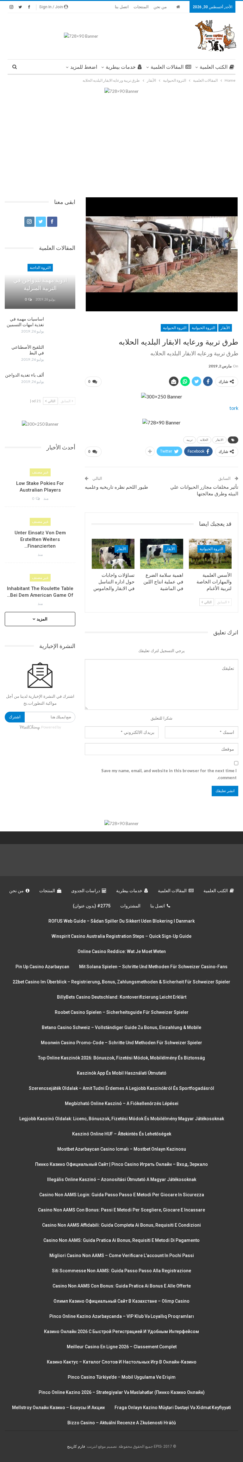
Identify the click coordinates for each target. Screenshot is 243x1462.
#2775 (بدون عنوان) (91, 905)
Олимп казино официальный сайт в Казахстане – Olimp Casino (121, 1301)
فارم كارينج (76, 1446)
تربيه (189, 440)
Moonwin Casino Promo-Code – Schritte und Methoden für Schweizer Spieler (121, 1042)
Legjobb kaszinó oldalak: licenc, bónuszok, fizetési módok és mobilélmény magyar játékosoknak (121, 1118)
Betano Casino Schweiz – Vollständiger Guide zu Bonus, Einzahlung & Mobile (121, 1027)
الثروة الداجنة (40, 267)
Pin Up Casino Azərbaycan (42, 966)
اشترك (15, 717)
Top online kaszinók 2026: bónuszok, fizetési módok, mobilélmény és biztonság (121, 1057)
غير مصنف (40, 472)
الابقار (219, 440)
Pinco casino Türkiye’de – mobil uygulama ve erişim (122, 1377)
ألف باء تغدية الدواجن (24, 375)
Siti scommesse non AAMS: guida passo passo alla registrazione (121, 1270)
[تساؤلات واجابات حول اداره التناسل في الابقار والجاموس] (113, 554)
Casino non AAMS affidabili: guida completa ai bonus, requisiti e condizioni (121, 1225)
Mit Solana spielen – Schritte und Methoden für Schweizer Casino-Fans (153, 966)
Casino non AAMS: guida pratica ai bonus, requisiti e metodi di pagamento (121, 1240)
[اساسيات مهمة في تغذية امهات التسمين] (61, 326)
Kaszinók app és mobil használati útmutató (121, 1073)
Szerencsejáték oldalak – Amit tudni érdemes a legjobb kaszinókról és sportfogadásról (121, 1088)
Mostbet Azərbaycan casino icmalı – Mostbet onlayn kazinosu (121, 1149)
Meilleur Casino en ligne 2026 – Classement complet (122, 1346)
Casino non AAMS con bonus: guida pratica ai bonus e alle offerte (122, 1285)
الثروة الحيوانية (203, 328)
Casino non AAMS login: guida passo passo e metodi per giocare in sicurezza (121, 1194)
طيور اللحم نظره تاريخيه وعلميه (116, 487)
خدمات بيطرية (121, 67)
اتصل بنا (122, 6)
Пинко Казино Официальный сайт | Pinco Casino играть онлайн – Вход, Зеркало (121, 1164)
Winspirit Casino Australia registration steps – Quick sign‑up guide (121, 936)
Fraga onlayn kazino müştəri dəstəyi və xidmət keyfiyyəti (173, 1407)
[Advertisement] (121, 142)
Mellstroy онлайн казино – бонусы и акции (58, 1407)
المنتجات (141, 6)
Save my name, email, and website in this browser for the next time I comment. (169, 774)
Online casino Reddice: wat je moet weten (122, 951)
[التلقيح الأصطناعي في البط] (61, 354)
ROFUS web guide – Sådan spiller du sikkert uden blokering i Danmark (121, 921)
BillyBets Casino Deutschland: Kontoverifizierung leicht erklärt (121, 997)
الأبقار (225, 328)
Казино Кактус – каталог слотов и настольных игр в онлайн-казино (121, 1361)
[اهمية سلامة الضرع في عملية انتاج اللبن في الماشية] (161, 554)
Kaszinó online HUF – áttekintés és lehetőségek (121, 1133)
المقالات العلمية (167, 67)
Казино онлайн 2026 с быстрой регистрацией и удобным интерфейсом (121, 1331)
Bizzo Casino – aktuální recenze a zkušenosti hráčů (121, 1422)
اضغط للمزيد (83, 67)
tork (233, 408)
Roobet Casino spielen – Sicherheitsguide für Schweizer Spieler (122, 1012)
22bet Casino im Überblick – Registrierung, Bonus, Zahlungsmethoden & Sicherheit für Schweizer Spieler (121, 981)
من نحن (160, 6)
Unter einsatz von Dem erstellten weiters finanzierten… (40, 539)
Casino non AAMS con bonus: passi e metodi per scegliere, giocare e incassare (121, 1209)
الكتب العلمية (213, 67)
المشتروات (130, 905)
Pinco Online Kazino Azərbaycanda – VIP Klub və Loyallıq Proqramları (121, 1316)
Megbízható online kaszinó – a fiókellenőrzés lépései (121, 1103)
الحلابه (204, 440)
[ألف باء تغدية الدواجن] (61, 382)
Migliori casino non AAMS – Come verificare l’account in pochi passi (121, 1255)
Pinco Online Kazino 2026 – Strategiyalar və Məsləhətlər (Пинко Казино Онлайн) (122, 1392)
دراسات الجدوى (85, 890)
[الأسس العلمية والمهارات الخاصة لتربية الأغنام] (210, 554)
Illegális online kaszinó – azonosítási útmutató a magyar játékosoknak (121, 1179)
